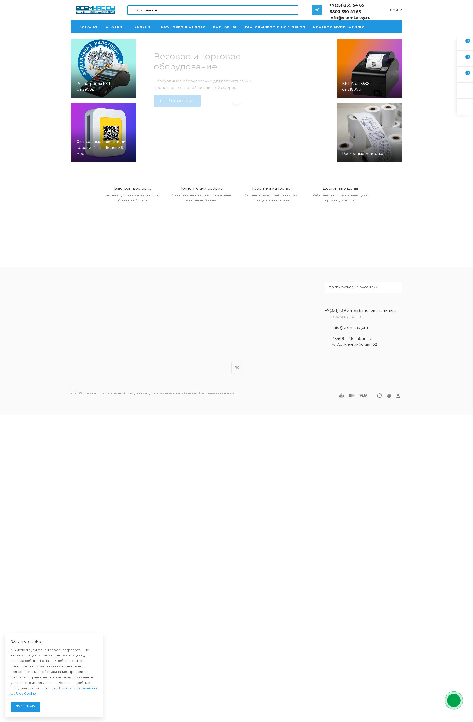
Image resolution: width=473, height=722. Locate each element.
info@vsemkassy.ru (350, 327)
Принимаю (25, 706)
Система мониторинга (339, 27)
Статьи (114, 27)
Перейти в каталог (177, 101)
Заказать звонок (347, 317)
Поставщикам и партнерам (274, 27)
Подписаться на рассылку (353, 287)
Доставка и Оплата (183, 27)
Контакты (224, 27)
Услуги (142, 27)
